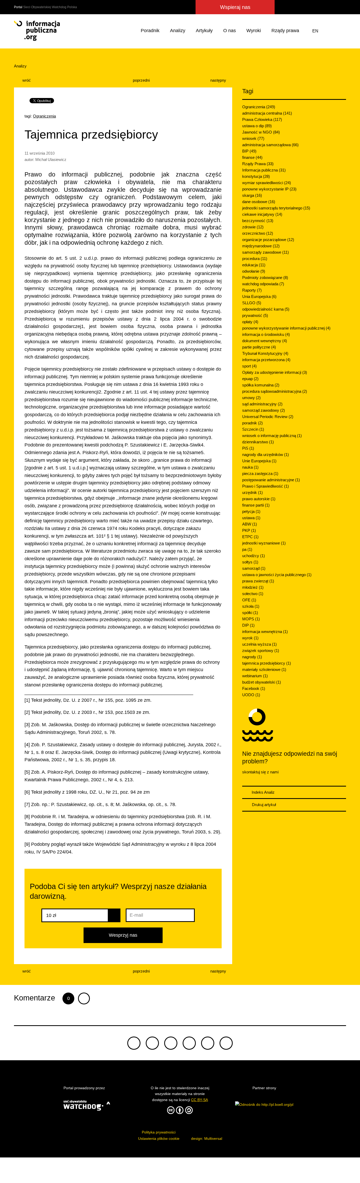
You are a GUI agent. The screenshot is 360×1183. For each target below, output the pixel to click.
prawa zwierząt (258, 581)
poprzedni (141, 80)
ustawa (251, 518)
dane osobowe (258, 201)
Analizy (177, 30)
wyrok (250, 638)
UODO (251, 695)
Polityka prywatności (159, 1132)
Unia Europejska (259, 296)
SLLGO (251, 303)
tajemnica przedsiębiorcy (266, 663)
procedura (254, 258)
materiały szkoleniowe (264, 669)
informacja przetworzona (266, 359)
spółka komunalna (260, 385)
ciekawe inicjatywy (262, 214)
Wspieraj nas (235, 7)
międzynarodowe (261, 246)
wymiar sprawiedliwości (266, 182)
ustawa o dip (257, 126)
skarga (252, 195)
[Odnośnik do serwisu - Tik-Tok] (282, 7)
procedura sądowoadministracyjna (274, 391)
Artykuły (204, 30)
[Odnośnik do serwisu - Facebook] (302, 7)
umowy (251, 397)
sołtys (250, 562)
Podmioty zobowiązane (265, 277)
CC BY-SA (199, 1100)
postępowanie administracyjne (271, 480)
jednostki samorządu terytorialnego (276, 208)
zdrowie (253, 227)
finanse (252, 157)
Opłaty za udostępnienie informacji (274, 372)
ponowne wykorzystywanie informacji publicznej (286, 328)
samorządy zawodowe (265, 252)
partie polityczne (259, 347)
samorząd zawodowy (263, 410)
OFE (249, 600)
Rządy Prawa (258, 163)
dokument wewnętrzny (264, 340)
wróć (26, 80)
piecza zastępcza (260, 473)
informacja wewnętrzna (265, 631)
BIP (249, 151)
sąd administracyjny (262, 404)
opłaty (250, 322)
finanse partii (256, 505)
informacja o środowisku (266, 334)
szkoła (250, 606)
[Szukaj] (341, 31)
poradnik (252, 423)
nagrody (252, 657)
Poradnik (150, 30)
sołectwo (252, 593)
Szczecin (253, 429)
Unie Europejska (259, 461)
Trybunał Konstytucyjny (265, 353)
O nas (229, 30)
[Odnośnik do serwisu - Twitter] (293, 7)
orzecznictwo (257, 233)
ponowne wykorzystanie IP (269, 189)
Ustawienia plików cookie (158, 1138)
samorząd (253, 568)
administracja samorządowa (270, 145)
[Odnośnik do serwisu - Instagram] (321, 7)
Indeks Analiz (263, 792)
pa (247, 549)
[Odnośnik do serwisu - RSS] (341, 7)
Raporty (252, 290)
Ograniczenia (44, 116)
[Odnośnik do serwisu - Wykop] (311, 7)
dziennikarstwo (258, 442)
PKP (249, 530)
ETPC (250, 536)
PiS (248, 448)
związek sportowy (260, 650)
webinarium (255, 676)
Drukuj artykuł (263, 804)
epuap (250, 378)
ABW (249, 524)
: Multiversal (206, 1138)
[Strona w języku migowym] (328, 31)
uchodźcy (253, 555)
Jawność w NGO (261, 132)
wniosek (253, 138)
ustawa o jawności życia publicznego (277, 574)
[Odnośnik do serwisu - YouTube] (331, 7)
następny (218, 80)
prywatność (255, 315)
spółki (250, 612)
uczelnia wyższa (259, 644)
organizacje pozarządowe (268, 239)
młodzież (253, 587)
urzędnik (252, 492)
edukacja (253, 265)
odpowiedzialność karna (265, 309)
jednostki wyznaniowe (264, 543)
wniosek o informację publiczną (272, 435)
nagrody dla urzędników (265, 454)
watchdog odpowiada (263, 284)
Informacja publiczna (264, 170)
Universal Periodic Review (267, 416)
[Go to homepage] (37, 31)
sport (249, 366)
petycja (251, 511)
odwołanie (253, 271)
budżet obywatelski (261, 682)
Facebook (253, 688)
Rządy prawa (285, 30)
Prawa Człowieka (262, 119)
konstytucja (256, 176)
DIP (248, 625)
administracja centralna (267, 113)
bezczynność (257, 220)
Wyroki (253, 30)
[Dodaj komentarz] (84, 998)
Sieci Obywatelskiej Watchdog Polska (50, 7)
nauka (250, 467)
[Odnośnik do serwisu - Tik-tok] (133, 1043)
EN (315, 31)
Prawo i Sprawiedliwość (265, 486)
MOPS (251, 619)
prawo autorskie (258, 499)
